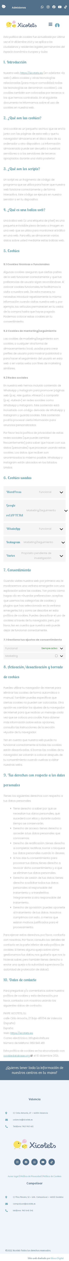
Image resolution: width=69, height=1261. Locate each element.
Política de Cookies (52, 1176)
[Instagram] (48, 6)
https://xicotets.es (31, 73)
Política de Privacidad (30, 1176)
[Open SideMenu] (59, 24)
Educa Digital (57, 1258)
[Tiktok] (65, 6)
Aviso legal (13, 1176)
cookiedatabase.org (17, 1055)
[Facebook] (54, 6)
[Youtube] (59, 6)
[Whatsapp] (42, 6)
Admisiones (17, 7)
